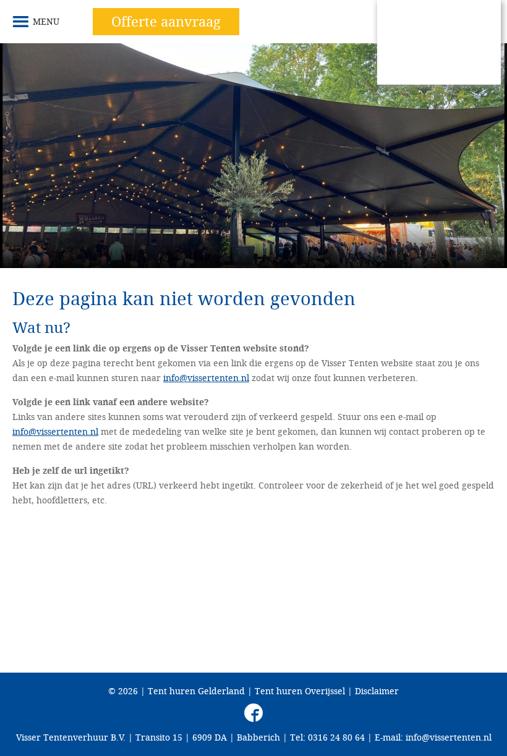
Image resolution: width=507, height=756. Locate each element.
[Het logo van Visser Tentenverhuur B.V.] (439, 42)
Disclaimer (377, 691)
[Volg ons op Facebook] (253, 713)
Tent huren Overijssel (300, 691)
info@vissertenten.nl (206, 378)
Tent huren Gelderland (196, 691)
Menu (46, 21)
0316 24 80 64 (336, 737)
